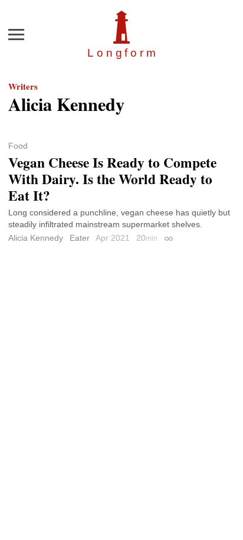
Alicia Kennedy (35, 238)
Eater (80, 238)
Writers (23, 86)
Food (18, 146)
